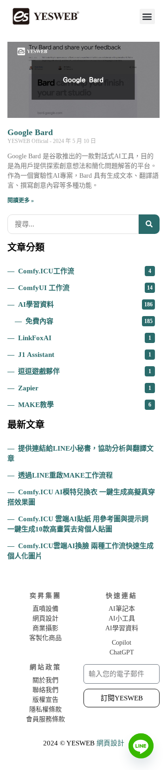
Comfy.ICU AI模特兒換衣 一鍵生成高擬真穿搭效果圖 (81, 497)
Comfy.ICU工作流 (84, 271)
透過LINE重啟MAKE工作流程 (65, 475)
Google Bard (30, 132)
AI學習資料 (85, 304)
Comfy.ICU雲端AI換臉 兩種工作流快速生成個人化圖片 (80, 551)
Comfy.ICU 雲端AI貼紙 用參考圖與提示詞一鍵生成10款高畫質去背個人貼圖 (77, 524)
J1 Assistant (84, 354)
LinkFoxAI (84, 338)
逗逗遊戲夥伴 (84, 371)
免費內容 (89, 321)
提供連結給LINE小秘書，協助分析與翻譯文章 (80, 453)
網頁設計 (110, 743)
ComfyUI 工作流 (85, 287)
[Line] (141, 745)
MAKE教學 (84, 404)
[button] (147, 16)
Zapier (84, 388)
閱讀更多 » (20, 200)
